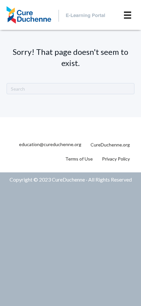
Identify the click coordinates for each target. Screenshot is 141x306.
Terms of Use (79, 159)
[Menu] (127, 15)
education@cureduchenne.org (50, 144)
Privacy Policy (116, 159)
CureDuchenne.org (110, 144)
